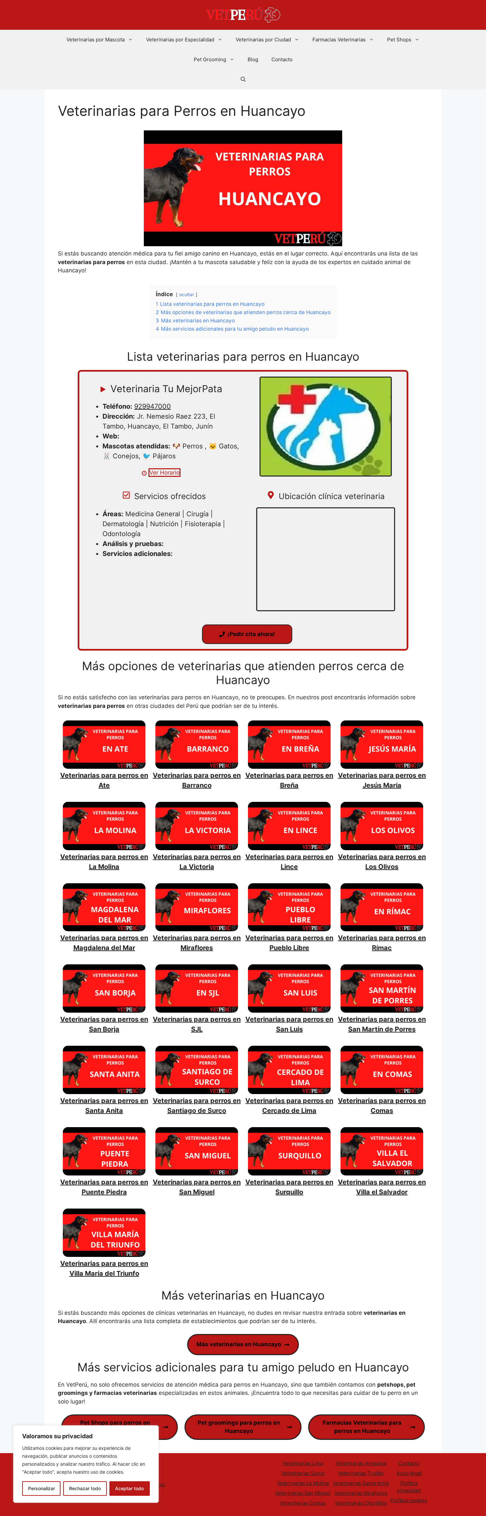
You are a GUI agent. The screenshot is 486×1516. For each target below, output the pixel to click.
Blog (253, 59)
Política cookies (408, 1500)
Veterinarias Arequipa (361, 1463)
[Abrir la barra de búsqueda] (243, 79)
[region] (86, 1464)
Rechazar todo (85, 1488)
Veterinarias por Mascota (95, 39)
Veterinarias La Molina (303, 1483)
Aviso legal (409, 1473)
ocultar (186, 294)
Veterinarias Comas (303, 1503)
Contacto (282, 59)
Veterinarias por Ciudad (263, 39)
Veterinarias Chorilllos (361, 1503)
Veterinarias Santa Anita (361, 1483)
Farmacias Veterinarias (339, 39)
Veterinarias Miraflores (360, 1493)
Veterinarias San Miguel (303, 1493)
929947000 (152, 406)
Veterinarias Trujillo (361, 1473)
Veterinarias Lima (303, 1463)
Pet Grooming (210, 59)
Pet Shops (399, 39)
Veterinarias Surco (303, 1473)
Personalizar (41, 1488)
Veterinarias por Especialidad (180, 39)
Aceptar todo (129, 1488)
